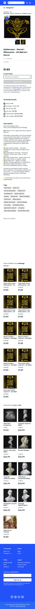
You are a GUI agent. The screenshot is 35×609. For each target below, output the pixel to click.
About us (7, 551)
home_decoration (10, 191)
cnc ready (7, 205)
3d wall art (14, 196)
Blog (19, 551)
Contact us (7, 553)
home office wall (23, 211)
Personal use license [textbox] (12, 77)
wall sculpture (19, 194)
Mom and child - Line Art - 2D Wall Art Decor (25, 364)
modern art (21, 191)
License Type (8, 74)
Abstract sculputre (7, 424)
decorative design (10, 211)
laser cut (16, 188)
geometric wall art (10, 208)
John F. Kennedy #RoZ (10, 451)
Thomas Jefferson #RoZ (9, 477)
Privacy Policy (22, 565)
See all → (6, 266)
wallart (6, 196)
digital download (9, 202)
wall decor (7, 188)
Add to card (17, 82)
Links (19, 553)
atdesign (9, 58)
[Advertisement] (17, 240)
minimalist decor (18, 205)
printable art (8, 194)
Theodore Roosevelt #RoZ (24, 477)
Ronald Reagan (23, 450)
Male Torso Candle (8, 531)
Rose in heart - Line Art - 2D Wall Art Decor (10, 337)
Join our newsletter (11, 572)
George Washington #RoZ (23, 504)
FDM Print (7, 199)
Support (6, 567)
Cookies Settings (20, 606)
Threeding (5, 2)
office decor (17, 199)
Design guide (8, 563)
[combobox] (18, 77)
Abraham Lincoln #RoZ (10, 504)
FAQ (5, 565)
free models (16, 89)
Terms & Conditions (24, 563)
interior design (22, 202)
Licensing (21, 567)
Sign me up (17, 580)
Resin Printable (24, 196)
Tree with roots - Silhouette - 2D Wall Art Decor (10, 284)
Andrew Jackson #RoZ (24, 424)
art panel (21, 208)
